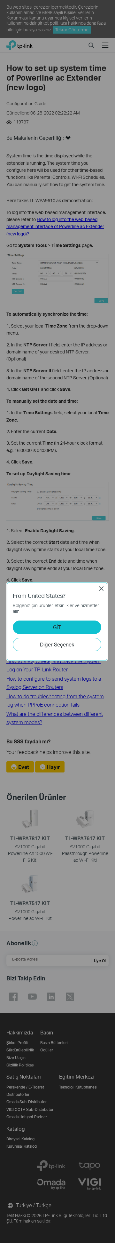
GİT (57, 627)
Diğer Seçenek (57, 644)
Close (101, 588)
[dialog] (57, 621)
